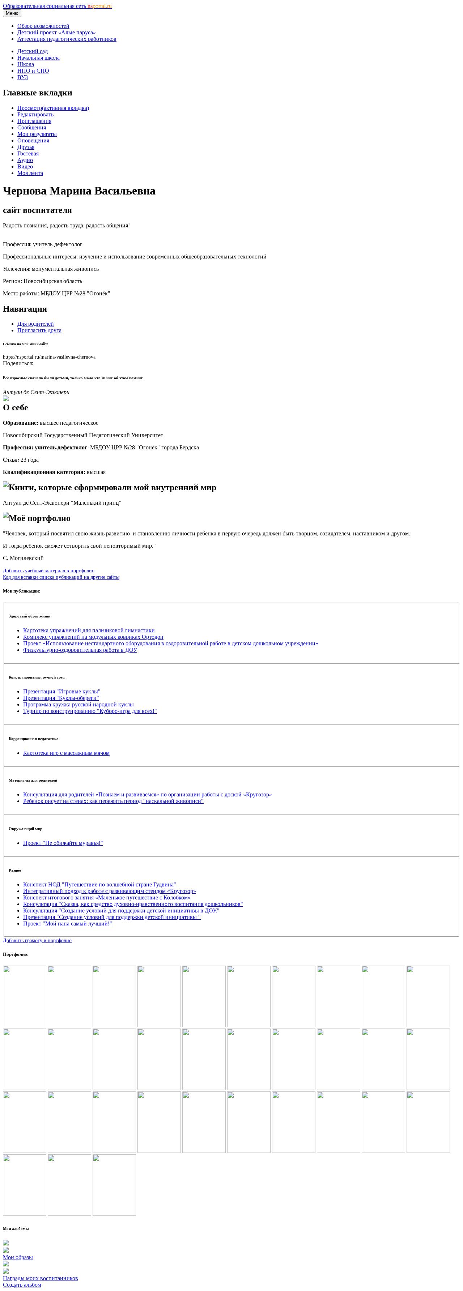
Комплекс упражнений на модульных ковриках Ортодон (93, 637)
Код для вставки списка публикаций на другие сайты (61, 577)
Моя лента (30, 173)
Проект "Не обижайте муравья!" (63, 843)
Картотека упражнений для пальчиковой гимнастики (89, 630)
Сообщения (31, 127)
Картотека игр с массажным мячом (66, 753)
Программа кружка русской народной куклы (78, 704)
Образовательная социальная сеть (57, 6)
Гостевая (28, 153)
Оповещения (33, 140)
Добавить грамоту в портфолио (37, 940)
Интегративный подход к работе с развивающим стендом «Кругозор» (109, 891)
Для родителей (35, 324)
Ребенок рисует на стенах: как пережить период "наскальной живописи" (113, 801)
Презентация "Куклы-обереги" (61, 698)
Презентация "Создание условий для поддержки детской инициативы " (112, 917)
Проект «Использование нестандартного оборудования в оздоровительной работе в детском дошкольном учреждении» (170, 643)
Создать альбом (22, 1285)
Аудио (25, 160)
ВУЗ (22, 77)
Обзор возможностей (43, 26)
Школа (25, 64)
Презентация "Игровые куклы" (62, 691)
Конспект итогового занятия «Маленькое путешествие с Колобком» (107, 897)
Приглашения (34, 121)
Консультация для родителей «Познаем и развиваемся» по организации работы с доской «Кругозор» (147, 794)
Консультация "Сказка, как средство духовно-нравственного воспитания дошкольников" (133, 904)
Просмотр (53, 108)
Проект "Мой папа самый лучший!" (67, 923)
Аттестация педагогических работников (66, 39)
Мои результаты (37, 134)
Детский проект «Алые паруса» (56, 32)
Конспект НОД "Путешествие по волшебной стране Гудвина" (99, 884)
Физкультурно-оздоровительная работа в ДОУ (80, 650)
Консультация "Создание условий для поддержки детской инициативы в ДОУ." (121, 910)
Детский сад (32, 51)
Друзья (25, 147)
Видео (25, 166)
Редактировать (35, 114)
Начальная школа (38, 58)
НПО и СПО (33, 71)
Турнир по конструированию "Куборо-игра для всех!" (90, 711)
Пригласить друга (39, 330)
